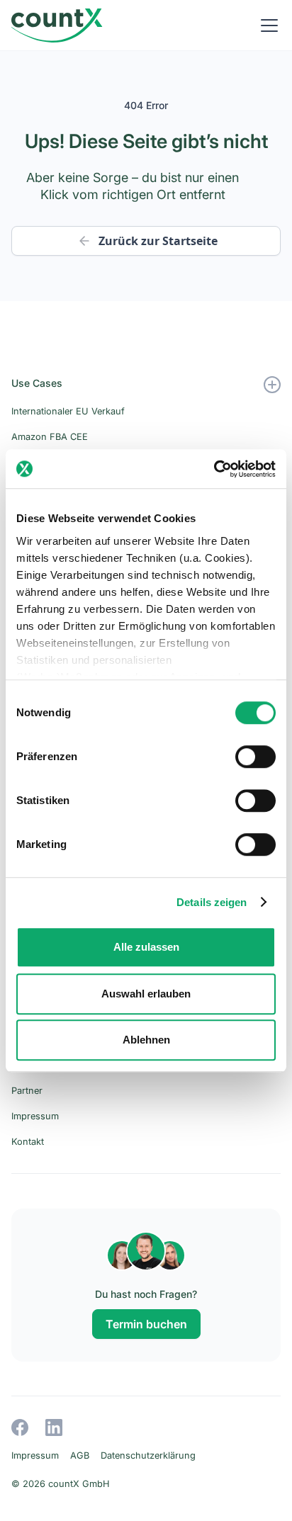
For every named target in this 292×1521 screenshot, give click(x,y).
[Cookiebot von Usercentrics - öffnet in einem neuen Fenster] (214, 469)
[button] (266, 26)
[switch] (255, 756)
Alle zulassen (146, 947)
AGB (79, 1455)
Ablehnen (146, 1040)
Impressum (35, 1455)
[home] (57, 26)
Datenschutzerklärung (148, 1455)
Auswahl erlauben (146, 994)
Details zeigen (211, 902)
